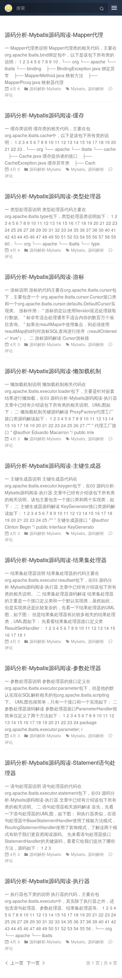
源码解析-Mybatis (45, 88)
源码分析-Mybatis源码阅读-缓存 (44, 115)
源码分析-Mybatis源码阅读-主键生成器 (53, 465)
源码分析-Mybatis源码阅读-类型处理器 (53, 196)
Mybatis (78, 88)
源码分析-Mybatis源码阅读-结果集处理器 (56, 560)
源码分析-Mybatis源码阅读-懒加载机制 (53, 371)
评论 (9, 95)
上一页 (16, 963)
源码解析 (96, 88)
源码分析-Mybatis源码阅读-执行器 (47, 881)
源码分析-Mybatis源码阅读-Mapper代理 (54, 34)
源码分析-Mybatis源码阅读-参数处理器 (53, 668)
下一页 (34, 963)
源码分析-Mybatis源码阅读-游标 (44, 276)
